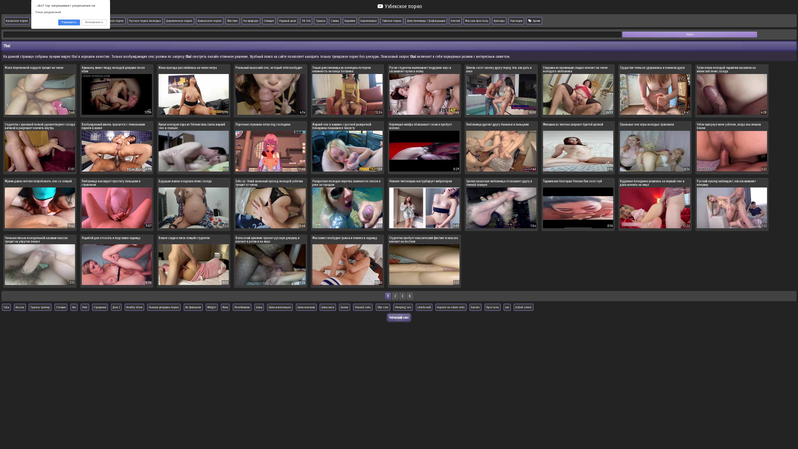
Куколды (499, 21)
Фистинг (232, 21)
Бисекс (475, 307)
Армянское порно (112, 21)
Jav (507, 307)
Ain (74, 307)
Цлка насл (327, 307)
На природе (251, 21)
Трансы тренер (40, 307)
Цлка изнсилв (306, 307)
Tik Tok (306, 21)
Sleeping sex (403, 307)
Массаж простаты (476, 21)
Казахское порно (17, 21)
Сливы (335, 21)
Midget (211, 307)
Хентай (455, 21)
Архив (536, 21)
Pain (84, 307)
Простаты (492, 307)
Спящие (269, 21)
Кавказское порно (210, 21)
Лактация (516, 21)
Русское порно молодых (145, 21)
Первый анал (287, 21)
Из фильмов (193, 307)
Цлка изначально (280, 307)
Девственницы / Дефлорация (426, 21)
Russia (20, 307)
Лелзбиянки (242, 307)
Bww (225, 307)
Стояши (61, 307)
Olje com (383, 307)
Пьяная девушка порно (164, 307)
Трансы (320, 21)
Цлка (259, 307)
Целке (345, 307)
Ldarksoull (424, 307)
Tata (6, 307)
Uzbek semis (523, 307)
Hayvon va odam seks (451, 307)
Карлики (350, 21)
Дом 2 (116, 307)
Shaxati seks (363, 307)
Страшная (100, 307)
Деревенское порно (179, 21)
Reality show (134, 307)
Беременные (369, 21)
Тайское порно (392, 21)
